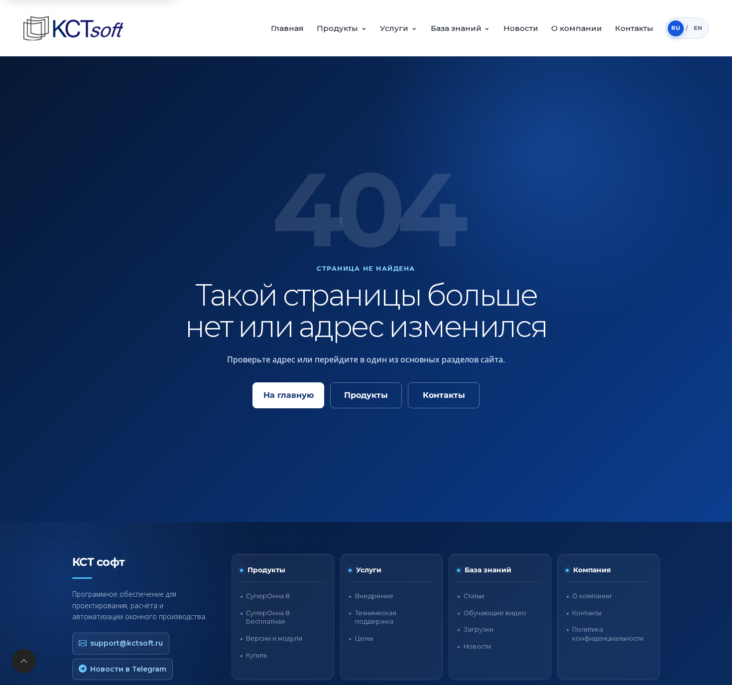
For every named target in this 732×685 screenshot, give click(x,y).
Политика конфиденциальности (607, 634)
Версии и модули (274, 638)
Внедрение (374, 596)
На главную (288, 395)
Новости (520, 28)
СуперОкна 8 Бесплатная (268, 617)
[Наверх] (24, 661)
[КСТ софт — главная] (76, 28)
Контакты (634, 28)
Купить (256, 655)
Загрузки (478, 629)
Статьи (474, 596)
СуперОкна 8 (268, 596)
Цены (364, 638)
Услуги (398, 27)
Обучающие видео (495, 613)
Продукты (342, 27)
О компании (576, 28)
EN (698, 27)
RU (675, 27)
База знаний (460, 27)
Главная (287, 28)
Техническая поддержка (375, 617)
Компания (592, 570)
